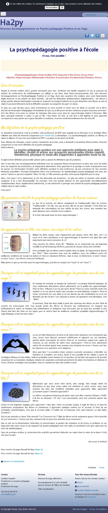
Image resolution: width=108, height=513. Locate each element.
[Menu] (3, 14)
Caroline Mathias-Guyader (88, 490)
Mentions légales (80, 509)
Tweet (101, 467)
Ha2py (80, 482)
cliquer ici (39, 449)
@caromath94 (83, 486)
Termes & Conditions (98, 509)
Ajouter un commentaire (13, 461)
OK (62, 7)
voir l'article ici (47, 135)
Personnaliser (52, 7)
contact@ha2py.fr (8, 494)
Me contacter (90, 497)
